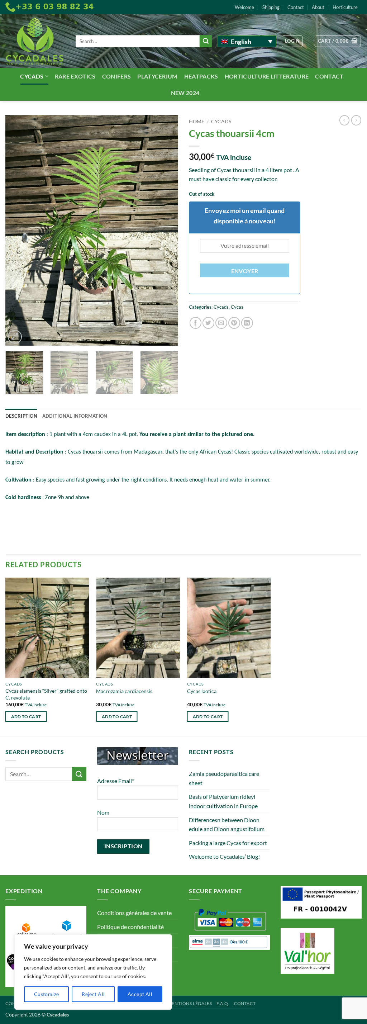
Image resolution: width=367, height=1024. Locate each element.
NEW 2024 (185, 92)
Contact (295, 7)
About (318, 7)
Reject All (93, 994)
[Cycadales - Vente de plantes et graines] (35, 41)
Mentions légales (190, 1003)
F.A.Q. (223, 1003)
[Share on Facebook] (195, 323)
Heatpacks (201, 76)
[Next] (165, 230)
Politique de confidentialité (130, 926)
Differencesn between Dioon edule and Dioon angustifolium (226, 824)
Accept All (140, 994)
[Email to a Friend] (221, 323)
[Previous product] (356, 120)
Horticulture (345, 7)
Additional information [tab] (75, 416)
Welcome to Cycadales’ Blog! (224, 856)
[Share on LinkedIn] (247, 323)
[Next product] (344, 120)
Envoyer (244, 271)
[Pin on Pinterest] (234, 323)
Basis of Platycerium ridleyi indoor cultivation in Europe (223, 801)
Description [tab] (21, 416)
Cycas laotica (201, 691)
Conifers (116, 76)
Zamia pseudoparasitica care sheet (224, 778)
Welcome (244, 7)
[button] (292, 41)
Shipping (271, 7)
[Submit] (206, 41)
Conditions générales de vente (134, 912)
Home (196, 121)
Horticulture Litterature (267, 76)
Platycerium (157, 76)
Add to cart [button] (26, 716)
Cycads (31, 76)
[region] (93, 972)
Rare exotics (75, 76)
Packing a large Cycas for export (228, 842)
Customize (46, 994)
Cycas (237, 307)
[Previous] (17, 230)
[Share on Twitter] (208, 323)
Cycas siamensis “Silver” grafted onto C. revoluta (46, 694)
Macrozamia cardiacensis (124, 691)
